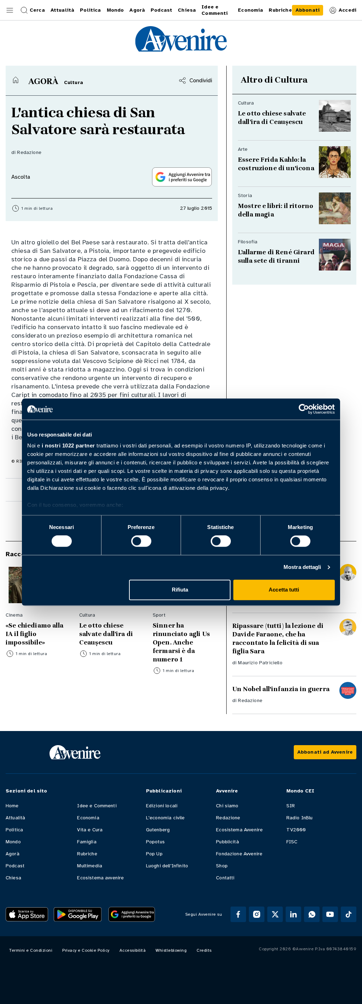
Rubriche (87, 854)
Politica (14, 830)
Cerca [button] (37, 10)
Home (12, 806)
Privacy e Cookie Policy (86, 950)
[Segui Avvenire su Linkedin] (293, 914)
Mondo (13, 842)
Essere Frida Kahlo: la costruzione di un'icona (276, 164)
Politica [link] (90, 10)
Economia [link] (250, 10)
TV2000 (296, 830)
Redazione (29, 152)
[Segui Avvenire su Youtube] (330, 914)
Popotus (155, 842)
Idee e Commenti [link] (215, 10)
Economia (88, 818)
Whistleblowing (171, 950)
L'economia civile (165, 818)
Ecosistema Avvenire (239, 830)
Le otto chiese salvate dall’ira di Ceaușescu (273, 117)
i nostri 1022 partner (68, 445)
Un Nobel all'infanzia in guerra (280, 689)
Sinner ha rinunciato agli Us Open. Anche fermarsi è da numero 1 (181, 642)
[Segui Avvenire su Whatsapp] (312, 914)
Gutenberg (158, 830)
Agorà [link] (137, 10)
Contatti (225, 878)
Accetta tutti (284, 590)
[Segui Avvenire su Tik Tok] (348, 914)
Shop (222, 866)
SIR (290, 806)
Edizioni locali (161, 806)
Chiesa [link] (187, 10)
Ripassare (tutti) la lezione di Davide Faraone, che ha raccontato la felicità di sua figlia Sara (277, 638)
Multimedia (89, 866)
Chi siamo (227, 806)
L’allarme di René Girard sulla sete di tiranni (277, 256)
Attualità (15, 818)
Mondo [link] (115, 10)
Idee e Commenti (96, 806)
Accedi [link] (347, 10)
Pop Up (154, 854)
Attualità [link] (62, 10)
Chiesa (13, 878)
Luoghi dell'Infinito (167, 866)
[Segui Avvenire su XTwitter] (275, 914)
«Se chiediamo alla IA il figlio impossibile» (34, 634)
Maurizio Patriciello (260, 663)
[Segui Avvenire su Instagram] (256, 914)
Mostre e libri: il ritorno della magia (275, 210)
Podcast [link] (161, 10)
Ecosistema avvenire (100, 878)
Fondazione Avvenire (239, 854)
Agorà (12, 854)
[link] (307, 10)
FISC (292, 842)
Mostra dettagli (302, 567)
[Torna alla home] (15, 80)
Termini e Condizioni (30, 950)
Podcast (15, 866)
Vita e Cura (90, 830)
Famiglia (86, 842)
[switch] (141, 541)
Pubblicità (227, 842)
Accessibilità (132, 950)
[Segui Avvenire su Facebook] (238, 914)
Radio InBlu (299, 818)
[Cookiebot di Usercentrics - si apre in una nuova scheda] (304, 409)
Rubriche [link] (280, 10)
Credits (204, 950)
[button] (10, 10)
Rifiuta (180, 590)
